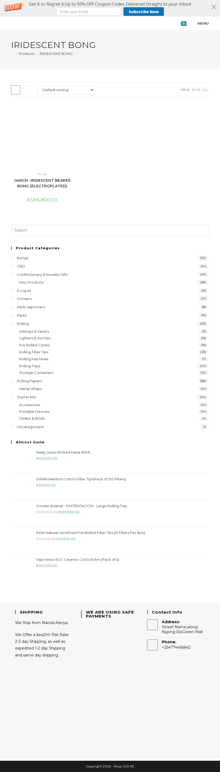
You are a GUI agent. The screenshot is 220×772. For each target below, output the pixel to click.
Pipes (22, 315)
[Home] (12, 53)
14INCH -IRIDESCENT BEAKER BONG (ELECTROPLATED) (42, 183)
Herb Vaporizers (31, 307)
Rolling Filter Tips (33, 352)
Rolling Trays (29, 366)
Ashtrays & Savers (34, 331)
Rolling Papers (29, 381)
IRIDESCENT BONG (56, 53)
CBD (21, 266)
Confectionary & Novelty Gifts (42, 274)
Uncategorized (30, 427)
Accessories (29, 405)
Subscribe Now (144, 11)
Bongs (42, 174)
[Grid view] (15, 89)
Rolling (23, 323)
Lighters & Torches (35, 338)
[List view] (27, 89)
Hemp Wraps (30, 389)
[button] (110, 8)
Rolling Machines (33, 359)
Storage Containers (36, 372)
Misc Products (31, 282)
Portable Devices (34, 411)
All (206, 90)
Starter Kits (26, 397)
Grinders (24, 298)
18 (198, 90)
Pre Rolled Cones (34, 345)
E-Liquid (24, 290)
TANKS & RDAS (32, 418)
